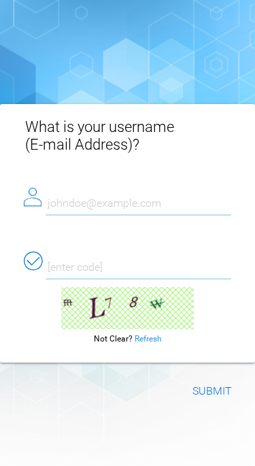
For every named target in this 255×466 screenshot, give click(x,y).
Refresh (148, 339)
